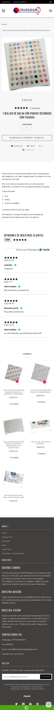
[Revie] (44, 250)
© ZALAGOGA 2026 (12, 684)
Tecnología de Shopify (20, 689)
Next (49, 66)
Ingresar (6, 2)
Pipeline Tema (38, 689)
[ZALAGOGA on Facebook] (23, 704)
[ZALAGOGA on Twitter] (16, 704)
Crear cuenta (20, 2)
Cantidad (27, 124)
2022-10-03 (9, 325)
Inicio (4, 24)
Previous (5, 66)
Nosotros (6, 549)
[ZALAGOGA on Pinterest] (37, 704)
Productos (7, 537)
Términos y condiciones (13, 553)
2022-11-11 (8, 282)
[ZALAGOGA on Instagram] (30, 704)
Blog (4, 545)
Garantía (6, 541)
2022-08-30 (9, 303)
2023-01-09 (9, 260)
